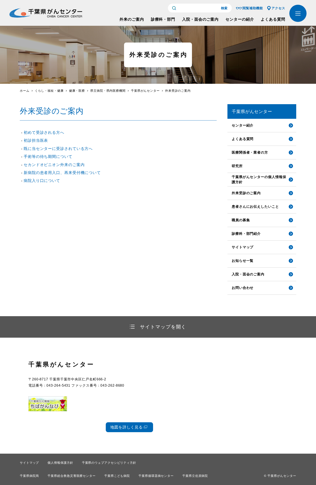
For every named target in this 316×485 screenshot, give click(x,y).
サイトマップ (242, 247)
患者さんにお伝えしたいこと (255, 206)
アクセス (278, 8)
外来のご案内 (132, 19)
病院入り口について (42, 180)
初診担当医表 (36, 140)
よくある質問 (273, 19)
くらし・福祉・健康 (49, 90)
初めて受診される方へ (44, 132)
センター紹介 (242, 125)
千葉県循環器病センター (156, 475)
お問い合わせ (242, 288)
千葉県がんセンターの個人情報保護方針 (259, 179)
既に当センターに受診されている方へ (58, 148)
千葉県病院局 (29, 475)
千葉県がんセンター (145, 90)
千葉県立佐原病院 (195, 475)
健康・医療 (77, 90)
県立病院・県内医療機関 (108, 90)
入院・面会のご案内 (200, 19)
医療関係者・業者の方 (250, 152)
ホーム (24, 90)
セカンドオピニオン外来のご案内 (54, 165)
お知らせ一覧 (242, 260)
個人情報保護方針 (60, 462)
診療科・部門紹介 (246, 233)
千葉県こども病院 (117, 475)
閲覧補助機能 (252, 8)
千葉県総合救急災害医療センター (72, 475)
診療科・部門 (163, 19)
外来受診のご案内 (246, 193)
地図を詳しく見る (126, 427)
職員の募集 (241, 220)
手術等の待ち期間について (48, 156)
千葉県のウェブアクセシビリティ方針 (109, 462)
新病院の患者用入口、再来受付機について (62, 173)
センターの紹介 (239, 19)
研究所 (237, 166)
